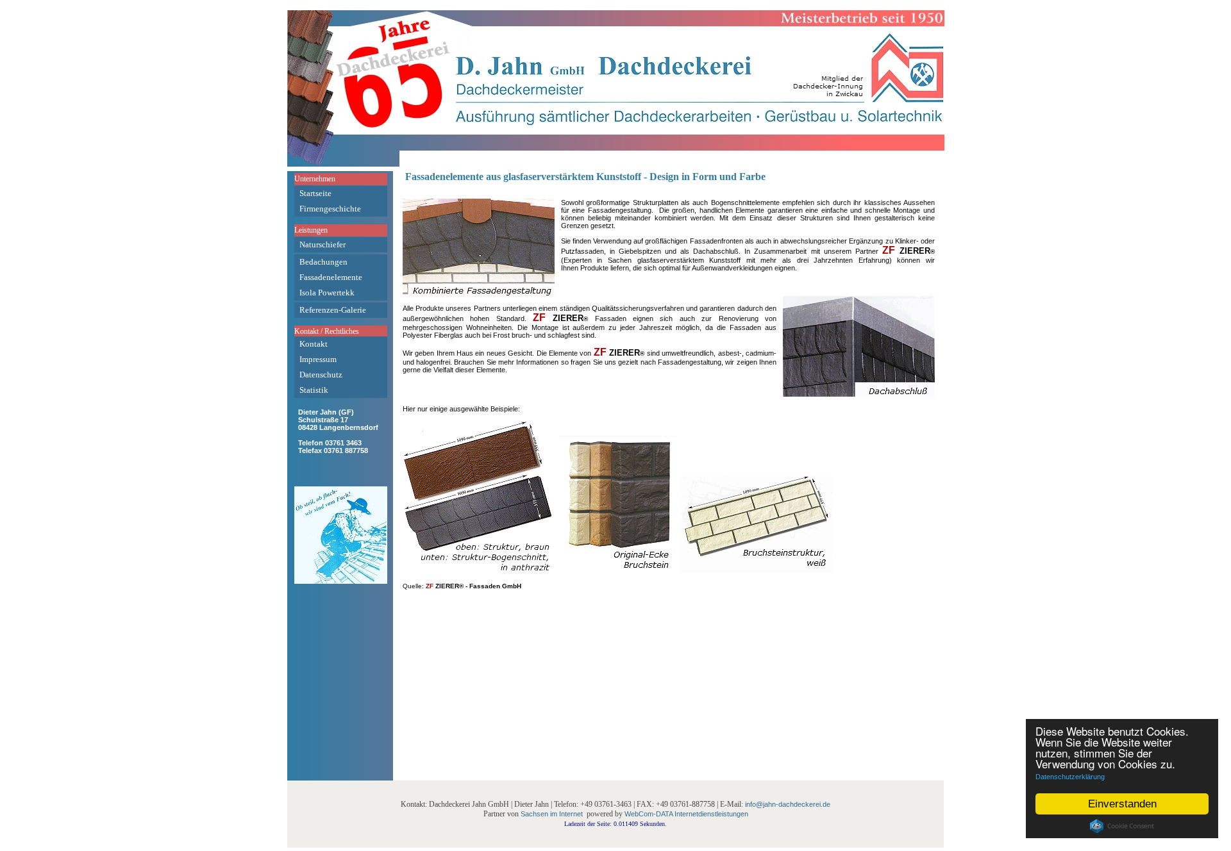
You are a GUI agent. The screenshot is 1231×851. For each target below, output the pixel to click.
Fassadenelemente (330, 277)
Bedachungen (323, 262)
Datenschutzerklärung (1070, 777)
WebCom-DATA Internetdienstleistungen (686, 814)
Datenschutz (320, 374)
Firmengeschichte (330, 208)
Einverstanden (1122, 804)
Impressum (318, 359)
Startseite (315, 193)
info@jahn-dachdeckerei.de (787, 804)
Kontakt (313, 344)
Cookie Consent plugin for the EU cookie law (1122, 826)
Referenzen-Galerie (332, 310)
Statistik (313, 390)
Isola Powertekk (327, 292)
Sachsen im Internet (552, 814)
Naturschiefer (322, 244)
